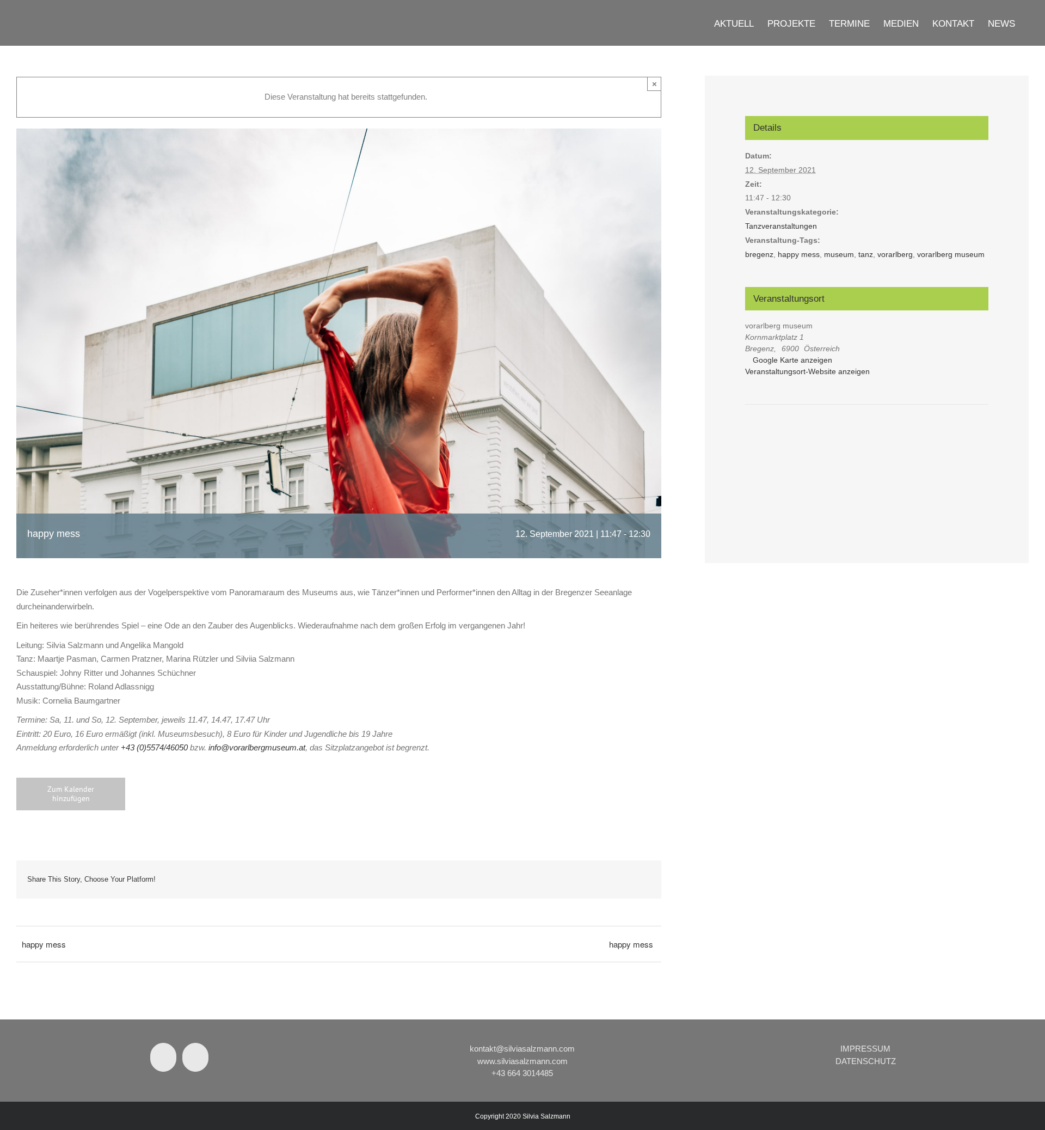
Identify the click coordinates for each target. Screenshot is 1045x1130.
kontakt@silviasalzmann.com (522, 1048)
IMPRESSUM (865, 1048)
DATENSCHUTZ (865, 1061)
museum (839, 254)
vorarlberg (895, 254)
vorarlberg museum (951, 254)
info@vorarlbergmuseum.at (256, 747)
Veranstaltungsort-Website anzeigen (807, 371)
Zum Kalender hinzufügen (70, 794)
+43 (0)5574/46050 (154, 747)
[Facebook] (163, 1057)
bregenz (759, 254)
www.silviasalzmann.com (522, 1061)
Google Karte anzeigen (792, 360)
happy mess (44, 944)
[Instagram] (195, 1057)
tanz (865, 254)
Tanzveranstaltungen (781, 226)
